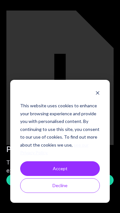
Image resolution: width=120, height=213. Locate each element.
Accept (60, 168)
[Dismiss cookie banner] (97, 94)
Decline (60, 185)
